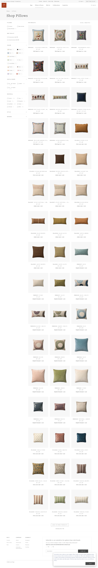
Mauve (60, 419)
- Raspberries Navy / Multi (81, 47)
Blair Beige (81, 202)
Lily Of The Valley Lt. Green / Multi (60, 78)
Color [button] (9, 45)
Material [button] (10, 94)
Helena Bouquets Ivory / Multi (60, 109)
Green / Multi (59, 326)
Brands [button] (9, 116)
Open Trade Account (90, 1)
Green (60, 357)
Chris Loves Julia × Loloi (81, 144)
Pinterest (27, 544)
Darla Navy (81, 450)
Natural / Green (81, 419)
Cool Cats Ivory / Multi (81, 78)
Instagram (27, 540)
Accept (90, 563)
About (17, 540)
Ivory (38, 295)
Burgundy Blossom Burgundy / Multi (38, 78)
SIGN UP (83, 551)
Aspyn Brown (38, 264)
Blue (81, 264)
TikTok (26, 542)
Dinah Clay (81, 140)
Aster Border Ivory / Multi (60, 140)
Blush (38, 357)
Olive (60, 295)
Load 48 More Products (60, 524)
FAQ (7, 544)
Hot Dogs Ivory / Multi (38, 109)
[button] (31, 5)
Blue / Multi (81, 295)
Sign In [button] (81, 1)
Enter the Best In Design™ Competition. (12, 1)
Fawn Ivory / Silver (59, 481)
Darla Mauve (59, 450)
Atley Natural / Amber (38, 202)
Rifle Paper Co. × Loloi (38, 51)
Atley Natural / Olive (60, 202)
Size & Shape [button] (11, 79)
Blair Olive (60, 233)
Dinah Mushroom (38, 171)
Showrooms (18, 542)
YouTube (27, 547)
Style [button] (9, 112)
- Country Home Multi (38, 47)
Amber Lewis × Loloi (59, 175)
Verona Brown (81, 481)
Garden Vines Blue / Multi (81, 109)
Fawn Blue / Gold (38, 481)
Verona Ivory (81, 511)
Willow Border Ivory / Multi (38, 140)
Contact (8, 540)
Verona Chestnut (38, 511)
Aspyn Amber (81, 233)
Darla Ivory (38, 450)
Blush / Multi (38, 326)
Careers (17, 544)
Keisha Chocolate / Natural (60, 171)
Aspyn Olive (60, 264)
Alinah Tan (81, 171)
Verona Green (59, 511)
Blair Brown (38, 233)
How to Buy (9, 542)
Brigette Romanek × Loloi (81, 267)
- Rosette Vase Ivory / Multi (60, 47)
